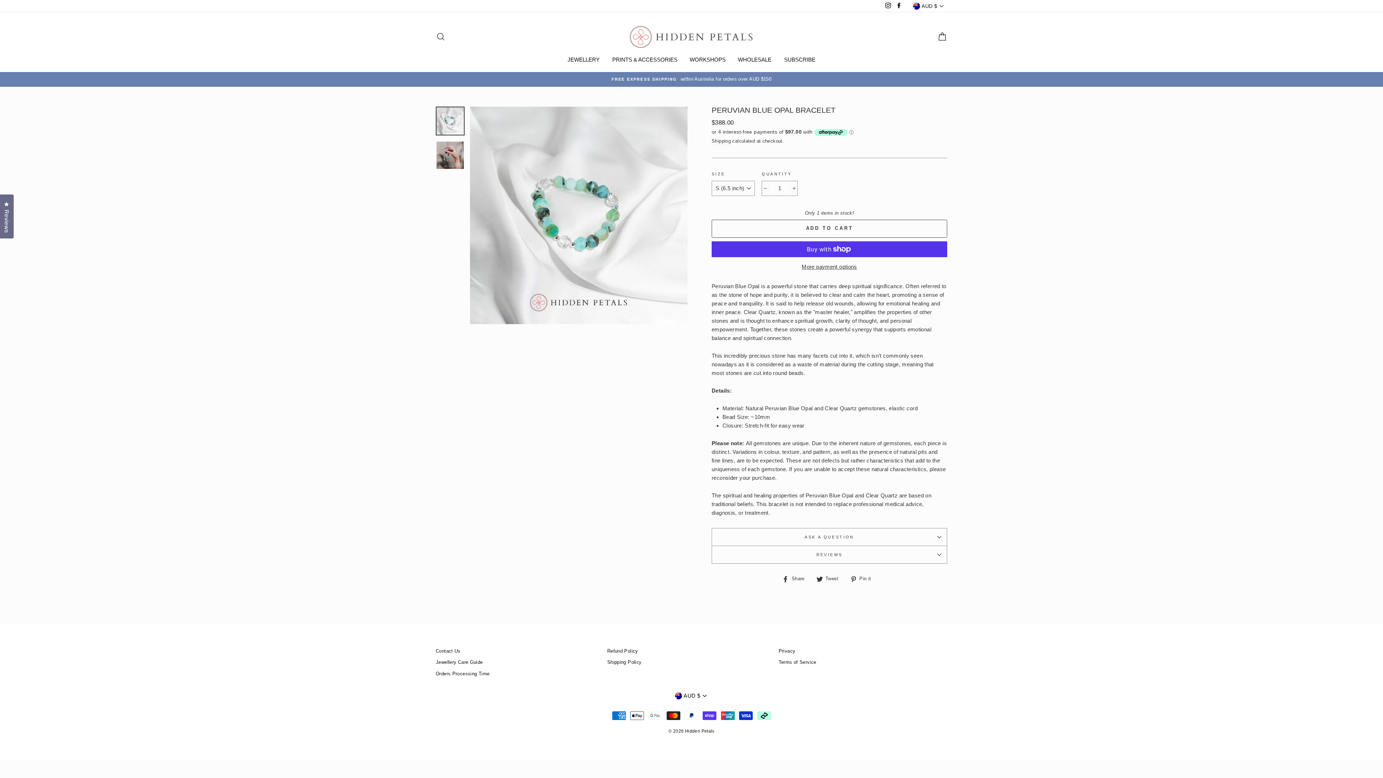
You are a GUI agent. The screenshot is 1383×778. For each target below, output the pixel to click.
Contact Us (448, 651)
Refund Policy (622, 651)
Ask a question (829, 537)
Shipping (721, 141)
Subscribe (799, 60)
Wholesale (754, 60)
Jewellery (584, 60)
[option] (691, 79)
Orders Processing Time (462, 673)
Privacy (787, 651)
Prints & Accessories (644, 60)
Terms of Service (797, 662)
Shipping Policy (624, 662)
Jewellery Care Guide (459, 662)
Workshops (708, 60)
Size (718, 174)
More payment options (829, 267)
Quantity (777, 174)
